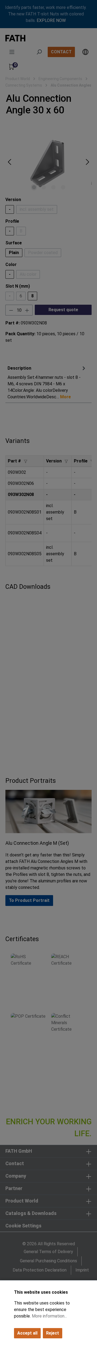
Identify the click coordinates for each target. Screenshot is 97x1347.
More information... (49, 1316)
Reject (52, 1333)
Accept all (27, 1333)
